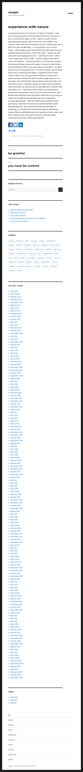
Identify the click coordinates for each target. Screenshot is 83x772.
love (15, 258)
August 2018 (15, 379)
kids (56, 254)
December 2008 (16, 678)
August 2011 (15, 613)
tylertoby (14, 700)
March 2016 (15, 458)
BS (27, 241)
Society (25, 136)
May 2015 (14, 486)
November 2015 (16, 469)
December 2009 (16, 664)
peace (20, 262)
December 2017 (16, 398)
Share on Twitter (15, 125)
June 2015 (14, 483)
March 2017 (14, 424)
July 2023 (13, 322)
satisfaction (45, 262)
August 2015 (15, 477)
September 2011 (16, 610)
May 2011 (13, 621)
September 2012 (16, 576)
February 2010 (15, 661)
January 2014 (15, 531)
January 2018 (15, 395)
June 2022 (14, 339)
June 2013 (14, 551)
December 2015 (16, 466)
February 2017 (15, 427)
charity (41, 241)
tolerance (29, 266)
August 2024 (15, 305)
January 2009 (15, 675)
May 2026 (14, 291)
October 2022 (15, 331)
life (10, 258)
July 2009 (14, 669)
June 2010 (14, 649)
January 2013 (15, 565)
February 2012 (15, 596)
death (11, 245)
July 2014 (13, 514)
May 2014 (14, 520)
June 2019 (14, 350)
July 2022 (14, 336)
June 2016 (14, 449)
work (20, 271)
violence (53, 266)
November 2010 (16, 638)
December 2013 (16, 534)
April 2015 (14, 489)
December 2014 (16, 500)
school (55, 262)
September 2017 (16, 407)
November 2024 (16, 302)
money (49, 258)
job (39, 254)
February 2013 (15, 562)
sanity (36, 262)
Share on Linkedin (20, 125)
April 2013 (14, 556)
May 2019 (14, 353)
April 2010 (14, 655)
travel (37, 266)
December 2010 (16, 635)
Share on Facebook (10, 125)
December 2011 (16, 601)
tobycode (14, 697)
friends (19, 249)
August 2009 (15, 666)
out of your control (18, 215)
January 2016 (15, 463)
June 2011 (13, 618)
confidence (51, 241)
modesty (40, 258)
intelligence (22, 254)
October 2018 (15, 373)
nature (41, 136)
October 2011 (15, 607)
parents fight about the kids (21, 210)
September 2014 (16, 508)
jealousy (32, 254)
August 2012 (15, 579)
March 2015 (14, 491)
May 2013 (14, 553)
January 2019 (15, 364)
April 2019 (14, 356)
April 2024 (14, 308)
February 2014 (15, 528)
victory (45, 266)
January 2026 (15, 297)
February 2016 (15, 460)
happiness (39, 249)
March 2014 (15, 525)
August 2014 (15, 511)
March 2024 (15, 311)
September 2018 (16, 376)
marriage (31, 258)
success (20, 266)
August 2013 (15, 545)
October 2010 (15, 641)
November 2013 (16, 537)
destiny (19, 245)
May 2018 (14, 384)
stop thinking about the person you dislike (27, 218)
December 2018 (16, 367)
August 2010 (15, 647)
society (11, 266)
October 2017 (15, 404)
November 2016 (16, 435)
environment (33, 136)
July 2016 (13, 446)
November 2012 (16, 570)
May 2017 (14, 418)
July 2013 (13, 548)
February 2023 (16, 328)
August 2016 (15, 443)
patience (12, 262)
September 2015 (16, 474)
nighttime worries (17, 213)
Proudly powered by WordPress (25, 766)
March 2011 (14, 627)
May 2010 (14, 652)
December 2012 (16, 568)
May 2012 (14, 587)
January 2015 (15, 497)
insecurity (57, 249)
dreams (45, 245)
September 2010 (16, 644)
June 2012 (14, 585)
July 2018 (13, 381)
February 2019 (15, 362)
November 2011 (16, 604)
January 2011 (15, 633)
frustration (28, 249)
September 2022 (16, 333)
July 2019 (13, 347)
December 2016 (16, 432)
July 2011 (13, 616)
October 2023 (15, 319)
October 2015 (15, 472)
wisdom (12, 271)
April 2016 (14, 455)
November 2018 (16, 370)
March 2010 (15, 658)
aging (11, 241)
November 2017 (16, 401)
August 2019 (15, 345)
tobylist (13, 703)
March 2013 (15, 559)
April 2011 (14, 624)
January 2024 (15, 316)
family (11, 249)
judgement (47, 254)
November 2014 (16, 503)
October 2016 (15, 438)
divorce (36, 245)
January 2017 (15, 429)
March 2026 (15, 294)
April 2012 (14, 590)
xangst (13, 12)
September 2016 (16, 441)
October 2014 (15, 506)
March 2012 (15, 593)
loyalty (22, 258)
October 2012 (15, 573)
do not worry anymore (19, 221)
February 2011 (15, 630)
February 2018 (15, 393)
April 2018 (14, 387)
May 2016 (14, 452)
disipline (27, 245)
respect (29, 262)
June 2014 (14, 517)
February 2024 (16, 314)
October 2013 (15, 539)
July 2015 (13, 480)
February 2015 (15, 494)
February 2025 (16, 300)
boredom (19, 241)
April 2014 (14, 522)
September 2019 (16, 342)
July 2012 (13, 582)
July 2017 (13, 412)
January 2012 (15, 599)
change (33, 241)
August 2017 (15, 410)
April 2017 (14, 421)
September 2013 (16, 542)
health (48, 249)
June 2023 (14, 325)
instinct (12, 254)
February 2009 (16, 672)
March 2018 (15, 390)
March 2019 (15, 359)
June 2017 (14, 415)
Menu (70, 13)
